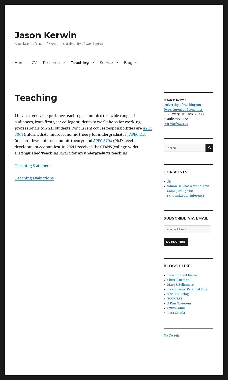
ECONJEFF (175, 299)
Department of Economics (183, 109)
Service (106, 63)
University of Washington (182, 105)
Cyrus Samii (176, 308)
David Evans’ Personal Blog (187, 289)
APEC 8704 (102, 140)
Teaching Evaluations (34, 178)
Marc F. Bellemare (180, 285)
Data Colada (176, 313)
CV (34, 63)
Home (20, 63)
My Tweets (172, 335)
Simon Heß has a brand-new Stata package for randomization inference (188, 190)
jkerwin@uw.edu (176, 123)
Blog (128, 63)
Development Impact (183, 275)
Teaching (80, 63)
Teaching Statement (33, 165)
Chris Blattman (178, 280)
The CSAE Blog (178, 294)
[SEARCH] (209, 148)
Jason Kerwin (46, 35)
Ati (169, 181)
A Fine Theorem (179, 303)
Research (51, 63)
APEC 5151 (137, 134)
